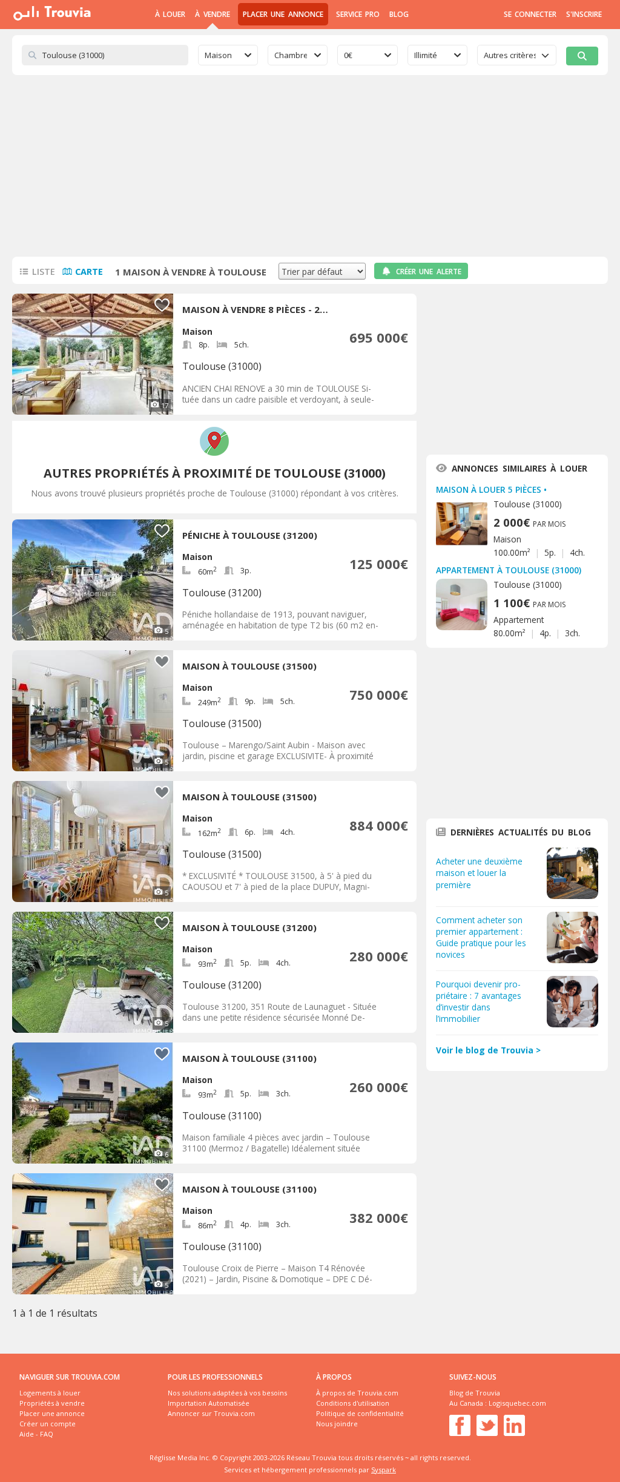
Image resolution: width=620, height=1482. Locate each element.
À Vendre (212, 14)
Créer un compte (47, 1423)
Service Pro (358, 14)
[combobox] (228, 55)
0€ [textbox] (348, 55)
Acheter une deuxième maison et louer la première (479, 872)
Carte (89, 271)
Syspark (383, 1469)
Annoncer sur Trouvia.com (211, 1413)
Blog (399, 14)
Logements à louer (50, 1392)
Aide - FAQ (36, 1433)
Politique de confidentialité (360, 1413)
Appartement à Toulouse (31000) (508, 570)
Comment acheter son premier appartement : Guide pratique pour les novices (481, 937)
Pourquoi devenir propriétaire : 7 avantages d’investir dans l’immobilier (478, 1001)
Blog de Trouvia (474, 1392)
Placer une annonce (283, 14)
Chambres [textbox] (290, 55)
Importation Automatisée (208, 1403)
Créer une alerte (428, 271)
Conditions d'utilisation (352, 1403)
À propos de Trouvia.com (357, 1392)
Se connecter (530, 14)
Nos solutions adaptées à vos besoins (227, 1392)
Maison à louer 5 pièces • (491, 489)
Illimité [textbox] (425, 55)
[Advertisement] (310, 166)
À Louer (170, 14)
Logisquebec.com (517, 1403)
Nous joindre (337, 1423)
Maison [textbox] (218, 55)
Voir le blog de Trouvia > (488, 1050)
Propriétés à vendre (52, 1403)
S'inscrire (584, 14)
